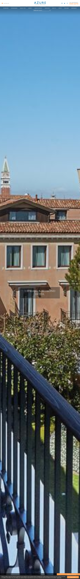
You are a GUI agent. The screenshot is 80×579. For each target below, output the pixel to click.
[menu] (40, 8)
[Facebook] (67, 3)
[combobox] (41, 10)
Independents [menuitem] (74, 8)
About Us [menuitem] (54, 8)
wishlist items (6, 3)
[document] (40, 577)
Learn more (59, 577)
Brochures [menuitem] (66, 8)
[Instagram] (61, 3)
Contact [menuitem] (60, 8)
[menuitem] (6, 8)
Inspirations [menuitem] (47, 8)
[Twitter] (64, 3)
